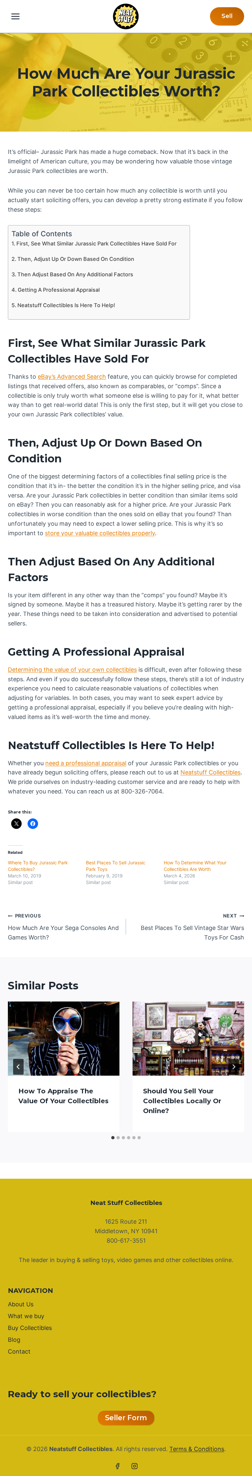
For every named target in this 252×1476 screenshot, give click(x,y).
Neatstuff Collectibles (210, 772)
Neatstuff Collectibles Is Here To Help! (66, 305)
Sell (227, 16)
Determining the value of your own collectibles (72, 669)
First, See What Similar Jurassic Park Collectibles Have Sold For (96, 243)
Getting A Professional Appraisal (59, 289)
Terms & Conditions (196, 1448)
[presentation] (63, 1039)
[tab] (113, 1137)
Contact (19, 1351)
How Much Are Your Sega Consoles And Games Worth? (63, 927)
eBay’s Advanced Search (72, 376)
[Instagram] (134, 1466)
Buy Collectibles (30, 1327)
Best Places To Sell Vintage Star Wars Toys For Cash (192, 927)
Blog (14, 1339)
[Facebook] (117, 1466)
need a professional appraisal (85, 763)
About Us (20, 1304)
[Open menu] (15, 16)
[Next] (233, 1067)
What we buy (26, 1316)
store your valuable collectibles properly (100, 533)
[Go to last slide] (18, 1067)
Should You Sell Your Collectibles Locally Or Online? (182, 1101)
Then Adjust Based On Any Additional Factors (75, 274)
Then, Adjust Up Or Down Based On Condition (75, 259)
